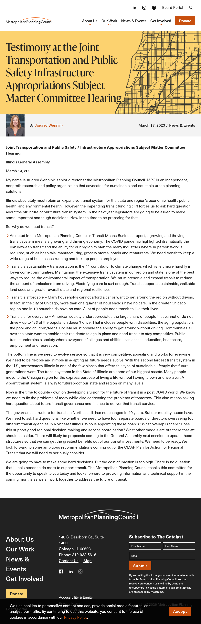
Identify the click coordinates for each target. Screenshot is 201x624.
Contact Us (69, 560)
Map (87, 560)
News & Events (133, 20)
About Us (20, 539)
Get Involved (24, 578)
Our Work (20, 549)
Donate (185, 20)
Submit (140, 566)
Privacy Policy (75, 617)
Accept (180, 611)
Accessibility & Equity (76, 597)
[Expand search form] (191, 8)
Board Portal (172, 7)
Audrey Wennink (49, 125)
